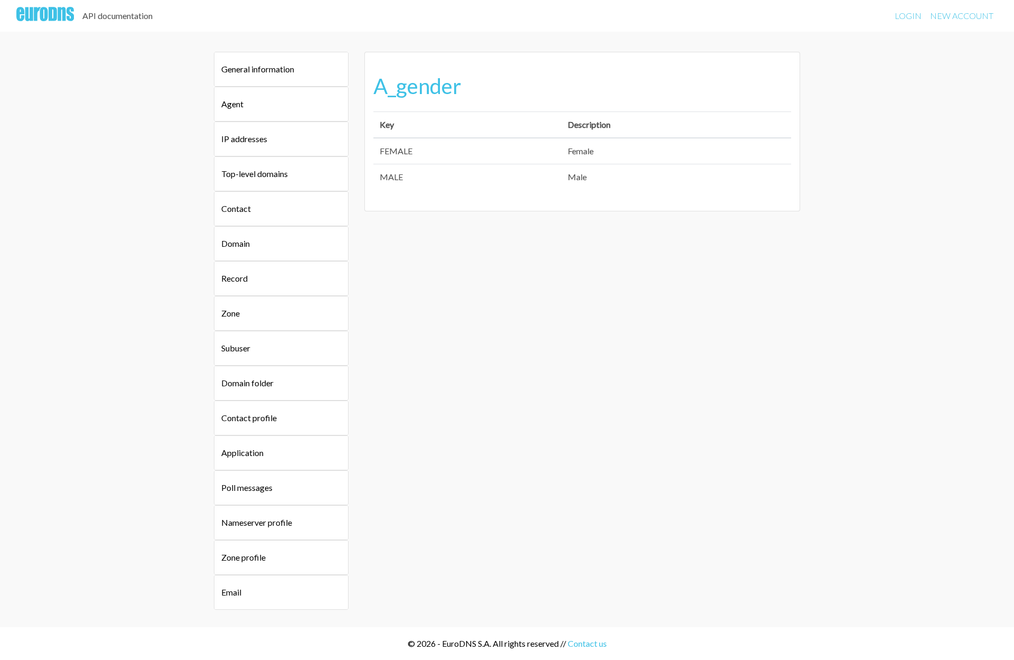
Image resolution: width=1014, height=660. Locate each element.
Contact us (587, 643)
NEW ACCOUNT (961, 16)
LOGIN (908, 16)
